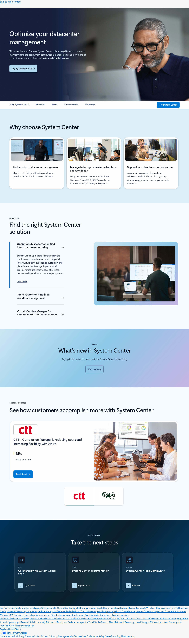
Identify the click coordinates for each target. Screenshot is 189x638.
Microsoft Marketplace (56, 622)
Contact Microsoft (41, 636)
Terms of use (80, 636)
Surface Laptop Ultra (36, 607)
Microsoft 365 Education (11, 614)
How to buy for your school (37, 614)
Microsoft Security (20, 618)
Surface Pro (5, 607)
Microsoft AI (6, 618)
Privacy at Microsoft (149, 622)
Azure (138, 618)
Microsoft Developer (151, 618)
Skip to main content (10, 1)
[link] (19, 105)
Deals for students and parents (99, 614)
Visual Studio (94, 622)
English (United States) (10, 629)
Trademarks (92, 636)
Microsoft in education (124, 611)
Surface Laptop (19, 607)
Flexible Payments (105, 611)
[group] (93, 451)
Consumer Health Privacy (12, 636)
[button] (79, 496)
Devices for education (146, 611)
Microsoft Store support (18, 611)
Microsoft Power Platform (70, 618)
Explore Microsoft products (133, 607)
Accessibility (15, 625)
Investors (164, 622)
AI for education (121, 614)
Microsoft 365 (51, 618)
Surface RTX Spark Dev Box (59, 607)
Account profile (170, 607)
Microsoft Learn (168, 618)
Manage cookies (66, 636)
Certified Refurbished (62, 611)
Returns (34, 611)
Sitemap (29, 636)
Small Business (128, 618)
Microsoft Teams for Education (171, 611)
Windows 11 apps (154, 607)
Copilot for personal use (108, 607)
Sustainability (27, 625)
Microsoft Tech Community (32, 622)
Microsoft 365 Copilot (109, 618)
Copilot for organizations (84, 607)
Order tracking (45, 611)
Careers (104, 622)
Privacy (54, 636)
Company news (132, 622)
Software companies (78, 622)
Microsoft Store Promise (84, 611)
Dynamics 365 (37, 618)
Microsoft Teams (91, 618)
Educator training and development (67, 614)
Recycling (115, 636)
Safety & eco (104, 636)
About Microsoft (116, 622)
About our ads (127, 636)
